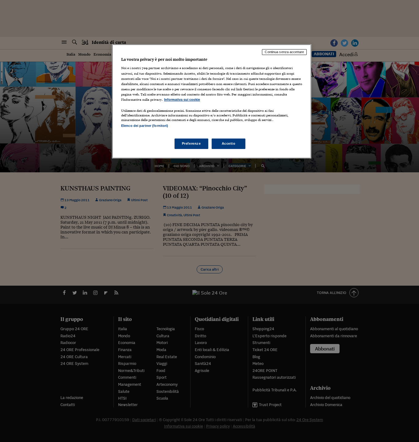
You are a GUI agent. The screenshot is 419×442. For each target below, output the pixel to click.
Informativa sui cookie (182, 99)
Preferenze (191, 143)
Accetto (229, 143)
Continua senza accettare (284, 52)
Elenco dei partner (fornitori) (144, 125)
